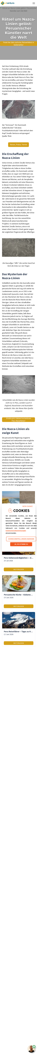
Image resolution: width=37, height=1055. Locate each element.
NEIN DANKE (27, 506)
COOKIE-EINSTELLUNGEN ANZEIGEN (21, 539)
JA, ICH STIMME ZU (21, 544)
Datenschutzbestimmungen (16, 531)
